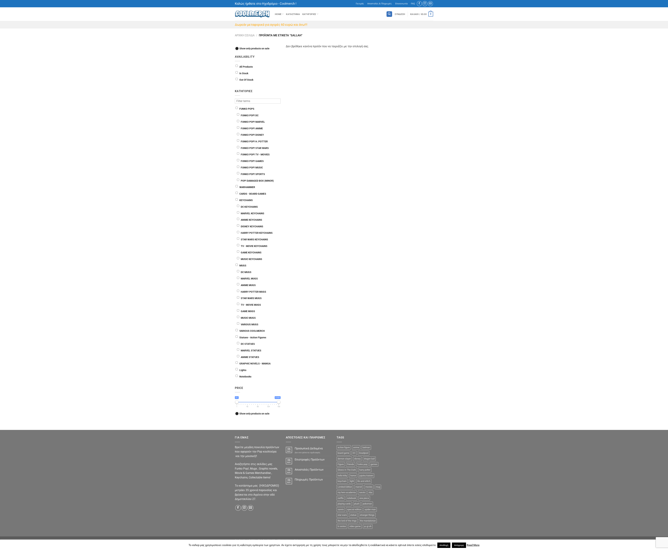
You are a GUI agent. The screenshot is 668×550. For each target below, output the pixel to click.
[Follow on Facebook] (419, 3)
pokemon (367, 503)
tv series (342, 526)
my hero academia (347, 492)
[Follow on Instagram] (424, 3)
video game (355, 526)
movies (368, 487)
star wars (342, 515)
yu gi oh (367, 526)
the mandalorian (368, 520)
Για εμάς (360, 3)
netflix (341, 498)
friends (350, 464)
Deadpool (363, 453)
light (352, 481)
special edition (354, 509)
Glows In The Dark (347, 469)
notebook (351, 498)
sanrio (341, 509)
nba (370, 492)
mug (378, 487)
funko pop (362, 464)
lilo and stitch (363, 481)
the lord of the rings (347, 520)
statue (353, 515)
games (374, 464)
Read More (473, 545)
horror (353, 475)
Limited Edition (345, 487)
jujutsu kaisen (366, 475)
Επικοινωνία (401, 3)
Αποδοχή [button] (443, 545)
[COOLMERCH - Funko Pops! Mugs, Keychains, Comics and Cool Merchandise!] (252, 14)
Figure (341, 464)
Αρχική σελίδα (245, 35)
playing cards (344, 503)
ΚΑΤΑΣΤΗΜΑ (293, 14)
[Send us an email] (430, 3)
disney (357, 458)
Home (278, 14)
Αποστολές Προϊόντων (309, 469)
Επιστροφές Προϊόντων (310, 459)
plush (356, 503)
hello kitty (342, 475)
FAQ (413, 3)
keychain (342, 481)
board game (343, 453)
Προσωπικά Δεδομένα (309, 448)
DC (354, 453)
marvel (358, 487)
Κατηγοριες (309, 14)
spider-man (370, 509)
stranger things (367, 515)
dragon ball (369, 458)
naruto (362, 492)
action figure (344, 447)
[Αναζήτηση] (389, 14)
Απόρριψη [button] (459, 545)
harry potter (364, 469)
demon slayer (344, 458)
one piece (364, 498)
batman (366, 447)
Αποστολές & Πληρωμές (379, 3)
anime (356, 447)
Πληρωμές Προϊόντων (309, 479)
